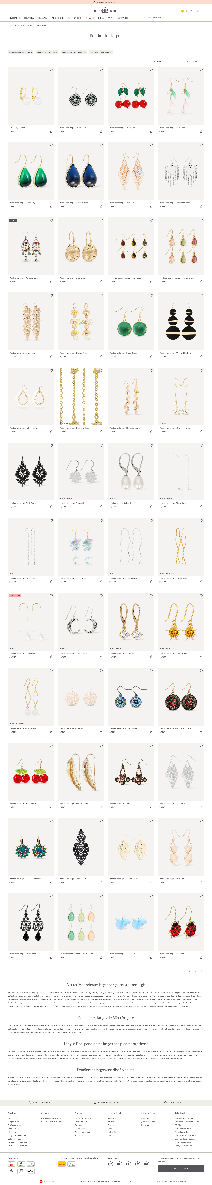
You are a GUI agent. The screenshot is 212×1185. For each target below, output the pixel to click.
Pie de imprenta (181, 1132)
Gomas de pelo (81, 1121)
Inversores (145, 1118)
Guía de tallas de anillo (17, 1142)
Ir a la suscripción (181, 1168)
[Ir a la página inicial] (106, 9)
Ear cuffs (78, 1125)
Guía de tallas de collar (17, 1146)
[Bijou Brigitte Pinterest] (137, 1163)
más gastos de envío (103, 1181)
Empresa (145, 1125)
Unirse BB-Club (14, 1118)
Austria (111, 1121)
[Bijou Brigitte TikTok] (110, 1163)
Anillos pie (79, 1135)
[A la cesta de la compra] (51, 131)
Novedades (14, 18)
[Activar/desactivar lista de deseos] (51, 70)
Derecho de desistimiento (185, 1135)
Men (110, 18)
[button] (192, 11)
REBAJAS (90, 18)
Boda (101, 18)
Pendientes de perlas (83, 1118)
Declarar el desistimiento (185, 1139)
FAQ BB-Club (13, 1121)
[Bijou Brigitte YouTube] (146, 1163)
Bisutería (29, 18)
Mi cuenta (12, 1132)
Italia (110, 1128)
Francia (111, 1125)
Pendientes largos (82, 1132)
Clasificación (189, 62)
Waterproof (74, 18)
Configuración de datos (184, 1146)
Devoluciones (13, 1128)
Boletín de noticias (15, 1139)
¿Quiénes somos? (148, 1121)
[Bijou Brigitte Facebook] (128, 1163)
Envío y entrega (14, 1125)
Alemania (112, 1118)
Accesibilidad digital (183, 1142)
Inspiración (123, 18)
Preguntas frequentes (17, 1135)
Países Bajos (113, 1132)
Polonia (111, 1135)
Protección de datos (183, 1128)
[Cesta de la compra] (203, 11)
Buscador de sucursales (51, 1121)
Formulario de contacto (51, 1118)
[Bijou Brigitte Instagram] (119, 1163)
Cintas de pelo (81, 1128)
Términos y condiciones (184, 1118)
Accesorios (58, 18)
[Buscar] (203, 17)
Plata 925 (42, 18)
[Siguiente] (201, 971)
